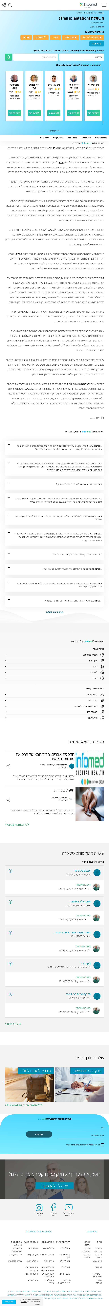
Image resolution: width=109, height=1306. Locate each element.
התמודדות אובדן (31, 1273)
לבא (3, 1082)
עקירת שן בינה (32, 1254)
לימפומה (41, 37)
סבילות (18, 253)
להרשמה (39, 1134)
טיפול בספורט (48, 1248)
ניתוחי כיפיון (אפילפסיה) (17, 1250)
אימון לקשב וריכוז (47, 1254)
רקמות (52, 147)
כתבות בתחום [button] (44, 138)
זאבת (26, 37)
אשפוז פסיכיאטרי (31, 1242)
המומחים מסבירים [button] (101, 138)
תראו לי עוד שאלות (54, 612)
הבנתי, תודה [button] (9, 1302)
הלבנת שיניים (65, 1273)
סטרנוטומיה (33, 1280)
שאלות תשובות (87, 1243)
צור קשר (98, 1267)
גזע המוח (85, 384)
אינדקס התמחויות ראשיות (86, 1250)
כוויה (55, 37)
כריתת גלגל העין (15, 1261)
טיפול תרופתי (32, 1261)
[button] (10, 5)
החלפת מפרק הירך (65, 1256)
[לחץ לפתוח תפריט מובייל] (104, 5)
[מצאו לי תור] (8, 57)
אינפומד (101, 12)
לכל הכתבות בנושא (18, 825)
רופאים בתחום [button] (86, 138)
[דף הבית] (88, 5)
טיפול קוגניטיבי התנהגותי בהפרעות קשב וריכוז (48, 1275)
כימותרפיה (33, 1248)
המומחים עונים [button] (72, 138)
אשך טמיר (70, 37)
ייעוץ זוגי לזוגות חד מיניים (32, 1269)
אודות (99, 1242)
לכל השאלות (14, 1024)
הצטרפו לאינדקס (98, 1250)
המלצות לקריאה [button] (58, 138)
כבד (61, 162)
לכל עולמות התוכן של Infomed (24, 1105)
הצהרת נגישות (99, 1256)
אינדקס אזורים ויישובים (87, 1256)
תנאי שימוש (97, 1261)
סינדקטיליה (49, 1261)
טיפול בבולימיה (48, 1242)
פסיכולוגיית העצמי (49, 1281)
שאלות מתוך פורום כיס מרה (83, 853)
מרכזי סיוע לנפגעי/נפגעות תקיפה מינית (64, 1281)
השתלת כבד (65, 1248)
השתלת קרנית (16, 1254)
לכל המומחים (54, 131)
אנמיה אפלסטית (92, 37)
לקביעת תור (93, 113)
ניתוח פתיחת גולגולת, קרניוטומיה (16, 1243)
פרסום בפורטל (99, 1281)
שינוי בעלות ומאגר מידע (97, 1275)
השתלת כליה (65, 1261)
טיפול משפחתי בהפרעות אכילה (47, 1269)
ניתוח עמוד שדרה (63, 1242)
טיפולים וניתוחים (90, 12)
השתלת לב (66, 1267)
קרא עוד (96, 44)
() (91, 89)
